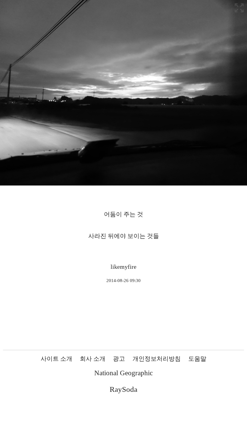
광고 (119, 358)
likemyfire (123, 266)
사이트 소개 (56, 358)
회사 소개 (92, 358)
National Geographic (123, 373)
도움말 (197, 358)
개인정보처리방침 (157, 358)
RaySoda (123, 389)
